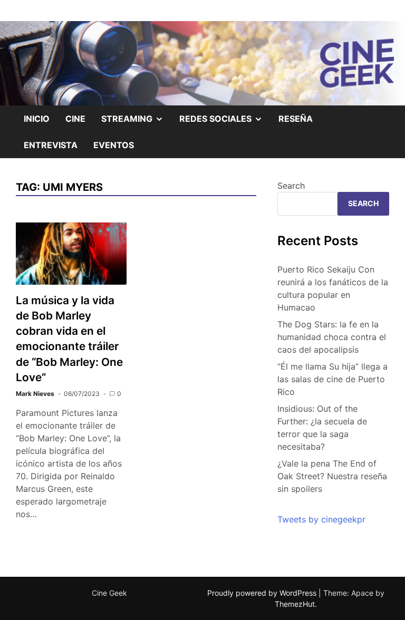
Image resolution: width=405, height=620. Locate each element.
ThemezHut (295, 603)
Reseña (295, 118)
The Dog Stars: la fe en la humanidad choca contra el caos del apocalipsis (331, 337)
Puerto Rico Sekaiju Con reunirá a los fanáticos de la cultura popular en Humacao (332, 288)
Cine (75, 118)
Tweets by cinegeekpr (321, 519)
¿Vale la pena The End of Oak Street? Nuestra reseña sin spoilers (332, 476)
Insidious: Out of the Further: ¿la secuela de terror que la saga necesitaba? (322, 427)
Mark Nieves (35, 394)
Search (291, 185)
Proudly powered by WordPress (263, 592)
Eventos (113, 145)
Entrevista (51, 145)
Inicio (37, 118)
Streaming (136, 122)
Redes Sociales (225, 122)
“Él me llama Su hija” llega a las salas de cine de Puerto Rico (332, 379)
